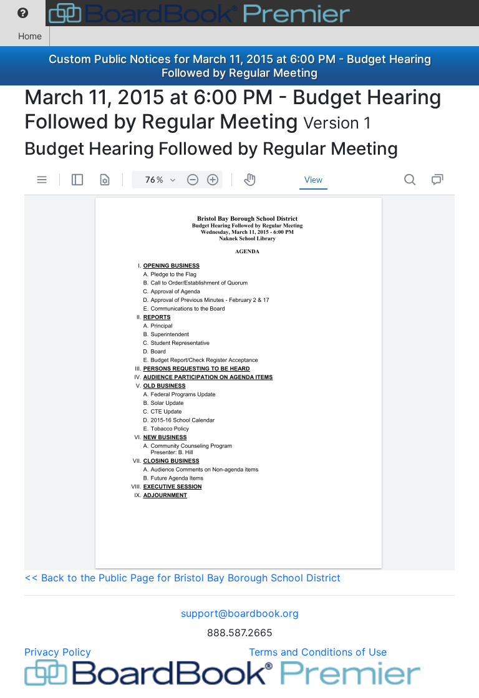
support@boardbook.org (240, 613)
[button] (22, 13)
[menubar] (178, 13)
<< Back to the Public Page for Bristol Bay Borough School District (182, 577)
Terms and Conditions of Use (318, 652)
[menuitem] (23, 13)
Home (30, 36)
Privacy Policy (57, 652)
